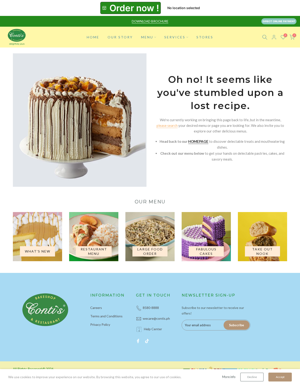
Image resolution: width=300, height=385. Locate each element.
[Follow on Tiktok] (147, 341)
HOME (93, 37)
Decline (252, 377)
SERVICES (174, 37)
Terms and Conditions (106, 316)
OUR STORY (120, 37)
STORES (204, 37)
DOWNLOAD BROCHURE (150, 21)
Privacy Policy (100, 324)
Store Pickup (130, 8)
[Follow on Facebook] (138, 341)
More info (229, 377)
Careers (96, 308)
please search (167, 125)
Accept (280, 377)
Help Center (153, 329)
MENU (147, 37)
